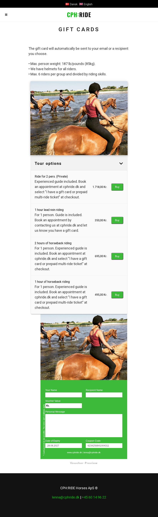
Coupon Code (93, 441)
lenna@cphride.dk (92, 452)
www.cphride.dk (74, 452)
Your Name (51, 390)
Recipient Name (94, 390)
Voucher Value (53, 401)
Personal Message (55, 411)
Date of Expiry (52, 441)
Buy (117, 186)
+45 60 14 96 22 (94, 497)
